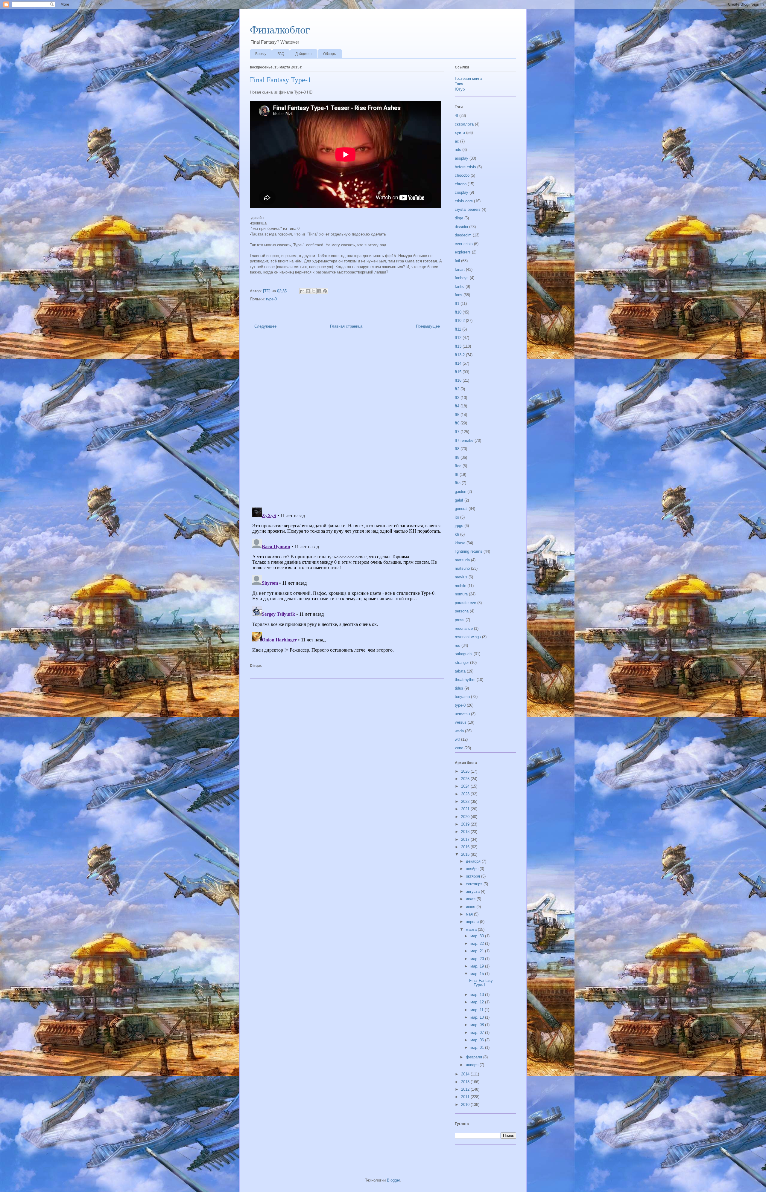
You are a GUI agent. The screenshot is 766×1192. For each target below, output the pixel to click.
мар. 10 (477, 1017)
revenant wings (468, 637)
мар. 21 (477, 951)
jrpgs (459, 525)
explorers (463, 252)
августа (473, 891)
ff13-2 (460, 355)
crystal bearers (468, 209)
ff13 (458, 346)
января (473, 1065)
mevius (461, 577)
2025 (466, 779)
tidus (459, 688)
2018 (466, 831)
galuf (459, 500)
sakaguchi (463, 654)
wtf (457, 739)
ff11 (458, 329)
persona (462, 611)
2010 (466, 1104)
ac (457, 141)
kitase (460, 543)
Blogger (393, 1180)
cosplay (461, 192)
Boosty (260, 54)
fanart (460, 269)
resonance (464, 628)
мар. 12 (477, 1002)
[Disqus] (347, 419)
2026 (466, 771)
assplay (461, 158)
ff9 (457, 457)
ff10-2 (460, 320)
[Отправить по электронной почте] (302, 291)
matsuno (462, 568)
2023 (466, 794)
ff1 (457, 303)
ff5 (457, 414)
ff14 (458, 363)
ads (458, 149)
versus (460, 722)
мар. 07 (477, 1032)
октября (473, 876)
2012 (466, 1089)
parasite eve (465, 602)
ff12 (458, 337)
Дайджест (303, 54)
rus (457, 645)
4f (456, 115)
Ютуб (460, 89)
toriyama (462, 696)
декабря (474, 861)
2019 (466, 824)
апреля (473, 921)
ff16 (458, 380)
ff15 (458, 372)
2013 (466, 1082)
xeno (459, 748)
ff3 (457, 397)
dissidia (461, 226)
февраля (474, 1057)
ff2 (457, 389)
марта (472, 929)
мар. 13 (477, 994)
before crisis (465, 167)
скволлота (464, 124)
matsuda (462, 560)
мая (470, 914)
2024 (466, 786)
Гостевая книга (468, 78)
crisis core (464, 201)
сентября (475, 884)
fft (456, 474)
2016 (466, 847)
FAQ (280, 54)
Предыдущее (428, 326)
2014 (466, 1074)
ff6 (457, 423)
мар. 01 (477, 1047)
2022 (466, 801)
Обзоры (330, 54)
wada (459, 731)
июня (471, 906)
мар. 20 (477, 958)
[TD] (267, 291)
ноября (473, 869)
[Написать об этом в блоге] (308, 291)
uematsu (462, 714)
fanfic (459, 286)
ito (457, 517)
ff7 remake (464, 440)
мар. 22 (477, 943)
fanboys (462, 278)
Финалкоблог (280, 30)
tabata (460, 671)
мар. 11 (477, 1010)
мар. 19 (477, 966)
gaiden (460, 491)
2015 (466, 854)
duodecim (463, 235)
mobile (460, 585)
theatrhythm (465, 679)
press (459, 620)
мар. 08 (477, 1025)
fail (457, 261)
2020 (466, 816)
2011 (466, 1097)
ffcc (458, 466)
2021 (466, 809)
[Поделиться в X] (314, 291)
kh (457, 534)
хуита (460, 132)
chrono (460, 184)
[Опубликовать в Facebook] (319, 291)
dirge (459, 218)
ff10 (458, 312)
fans (458, 295)
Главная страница (346, 326)
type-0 (271, 299)
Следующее (265, 326)
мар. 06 (477, 1040)
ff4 (457, 406)
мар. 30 (477, 936)
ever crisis (464, 244)
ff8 (457, 449)
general (461, 508)
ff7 (457, 432)
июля (471, 899)
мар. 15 (477, 973)
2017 (466, 839)
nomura (461, 594)
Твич (459, 84)
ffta (457, 483)
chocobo (462, 175)
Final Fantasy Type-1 (481, 983)
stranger (462, 662)
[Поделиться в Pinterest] (325, 291)
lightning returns (468, 551)
